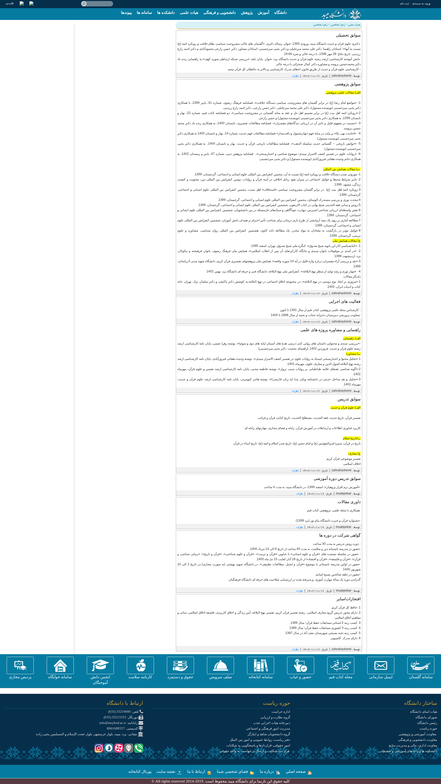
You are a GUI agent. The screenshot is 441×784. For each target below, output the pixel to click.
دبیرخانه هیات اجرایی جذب (271, 723)
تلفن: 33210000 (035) (124, 711)
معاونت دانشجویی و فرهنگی (417, 740)
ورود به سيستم (421, 3)
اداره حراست (281, 711)
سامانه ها (144, 12)
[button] (420, 665)
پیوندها (126, 12)
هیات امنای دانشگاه (423, 711)
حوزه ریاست (428, 728)
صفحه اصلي (296, 771)
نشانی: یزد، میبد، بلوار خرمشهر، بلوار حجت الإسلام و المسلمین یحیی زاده (87, 734)
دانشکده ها (166, 12)
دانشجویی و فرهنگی (219, 12)
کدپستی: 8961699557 (123, 728)
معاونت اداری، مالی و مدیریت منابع (413, 745)
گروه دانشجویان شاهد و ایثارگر (269, 734)
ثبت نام (404, 3)
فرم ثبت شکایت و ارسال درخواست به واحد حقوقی (254, 751)
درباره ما (267, 771)
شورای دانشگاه (426, 717)
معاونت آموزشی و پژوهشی (418, 734)
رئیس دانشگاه (427, 723)
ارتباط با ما (196, 771)
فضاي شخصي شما (233, 771)
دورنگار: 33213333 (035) (121, 717)
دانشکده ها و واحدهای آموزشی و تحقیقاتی (408, 751)
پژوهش (247, 12)
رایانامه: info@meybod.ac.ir (119, 723)
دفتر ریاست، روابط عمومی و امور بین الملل (260, 740)
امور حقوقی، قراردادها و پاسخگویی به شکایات (258, 745)
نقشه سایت (166, 771)
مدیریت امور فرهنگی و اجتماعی (268, 728)
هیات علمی (189, 12)
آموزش (263, 12)
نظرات (295, 76)
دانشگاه (280, 12)
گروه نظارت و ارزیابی (275, 717)
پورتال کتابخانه (140, 771)
